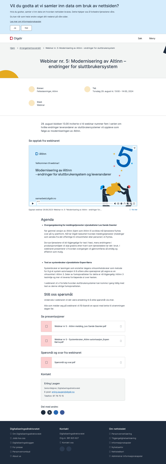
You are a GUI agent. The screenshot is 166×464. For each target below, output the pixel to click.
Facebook (62, 449)
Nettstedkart (118, 451)
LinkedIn (69, 449)
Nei (26, 28)
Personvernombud (21, 451)
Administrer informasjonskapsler (127, 456)
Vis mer (134, 210)
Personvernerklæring (122, 434)
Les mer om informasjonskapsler (25, 21)
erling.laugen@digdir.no (63, 392)
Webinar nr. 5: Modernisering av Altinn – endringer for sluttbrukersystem (80, 48)
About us (17, 456)
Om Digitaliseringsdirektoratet (27, 434)
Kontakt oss (68, 442)
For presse (18, 447)
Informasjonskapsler (121, 443)
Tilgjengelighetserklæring (124, 438)
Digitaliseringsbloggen (23, 443)
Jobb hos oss (19, 438)
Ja (15, 28)
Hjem (12, 48)
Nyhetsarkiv (117, 447)
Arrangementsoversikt (30, 48)
